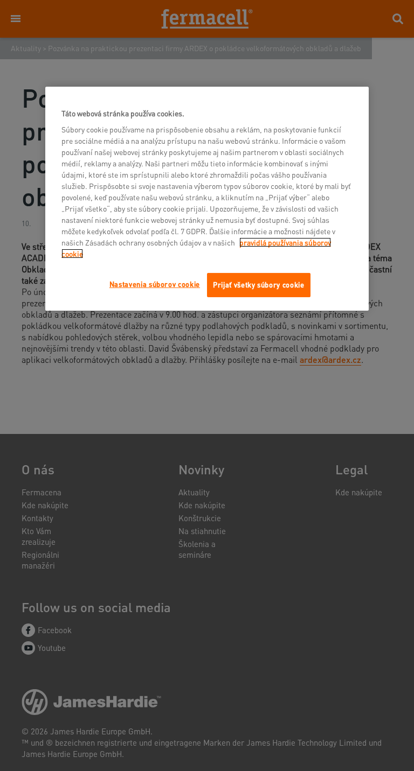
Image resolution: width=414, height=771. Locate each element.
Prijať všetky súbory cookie (259, 284)
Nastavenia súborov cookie (154, 284)
